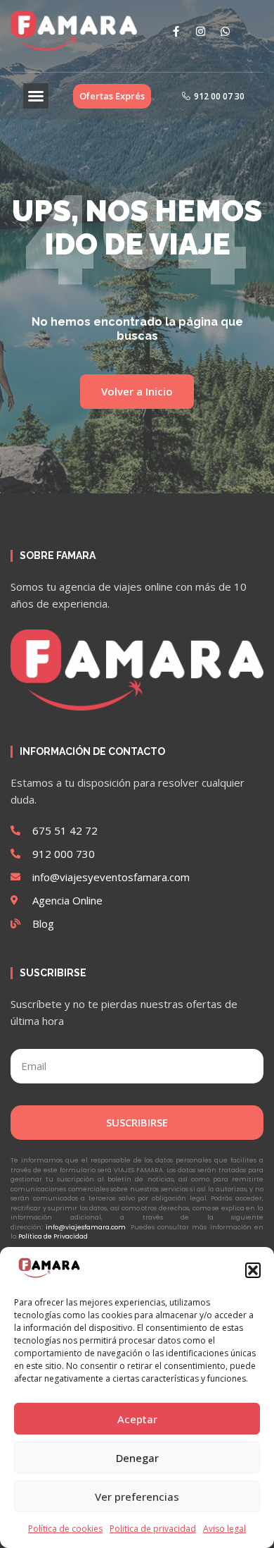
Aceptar (137, 1419)
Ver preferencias (137, 1496)
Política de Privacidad (53, 1236)
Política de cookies (65, 1529)
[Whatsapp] (224, 31)
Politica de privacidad (153, 1529)
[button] (253, 1270)
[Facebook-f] (175, 31)
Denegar (137, 1458)
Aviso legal (224, 1529)
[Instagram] (200, 31)
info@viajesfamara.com (86, 1227)
